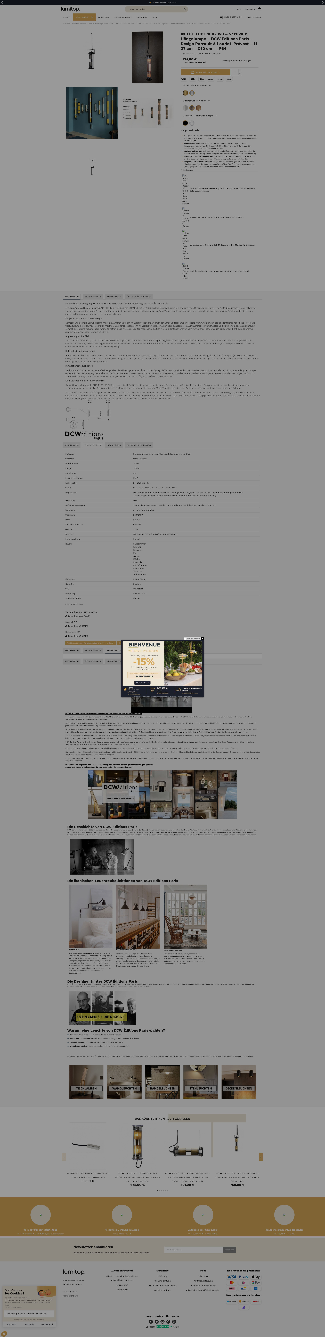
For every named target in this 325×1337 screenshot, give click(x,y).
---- (125, 681)
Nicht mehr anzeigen (193, 638)
